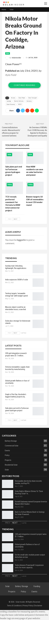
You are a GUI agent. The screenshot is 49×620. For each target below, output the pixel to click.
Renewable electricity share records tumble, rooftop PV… (28, 482)
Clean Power (12, 64)
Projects (8, 460)
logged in (21, 240)
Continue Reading (24, 85)
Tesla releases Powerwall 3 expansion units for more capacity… (29, 566)
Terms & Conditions (14, 606)
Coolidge (9, 101)
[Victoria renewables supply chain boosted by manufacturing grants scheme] (38, 370)
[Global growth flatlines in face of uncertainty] (38, 384)
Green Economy (11, 104)
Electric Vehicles (19, 101)
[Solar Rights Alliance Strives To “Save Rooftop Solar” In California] (7, 494)
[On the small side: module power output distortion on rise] (7, 558)
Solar (7, 53)
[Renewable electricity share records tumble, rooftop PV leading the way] (7, 484)
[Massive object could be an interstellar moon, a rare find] (38, 310)
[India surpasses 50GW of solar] (38, 282)
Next (16, 219)
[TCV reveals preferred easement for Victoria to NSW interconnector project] (14, 188)
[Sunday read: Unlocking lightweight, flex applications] (38, 269)
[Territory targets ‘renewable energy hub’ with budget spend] (38, 296)
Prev (9, 219)
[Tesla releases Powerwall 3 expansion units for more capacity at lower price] (7, 568)
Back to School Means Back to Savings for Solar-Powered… (30, 513)
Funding (36, 586)
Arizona (13, 98)
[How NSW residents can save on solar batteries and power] (35, 158)
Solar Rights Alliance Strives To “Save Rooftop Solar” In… (29, 492)
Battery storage (11, 441)
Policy (10, 184)
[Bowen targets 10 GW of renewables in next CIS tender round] (35, 188)
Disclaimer (38, 606)
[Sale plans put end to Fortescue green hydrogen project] (14, 158)
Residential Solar (11, 465)
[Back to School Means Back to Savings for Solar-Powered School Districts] (7, 515)
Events (7, 450)
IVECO (20, 104)
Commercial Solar (11, 445)
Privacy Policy (28, 606)
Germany (29, 101)
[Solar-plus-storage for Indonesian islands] (38, 324)
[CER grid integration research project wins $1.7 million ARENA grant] (38, 356)
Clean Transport (32, 98)
